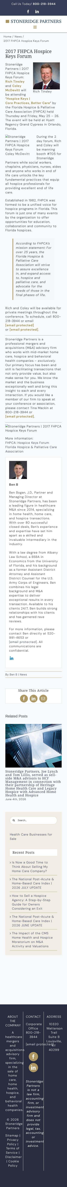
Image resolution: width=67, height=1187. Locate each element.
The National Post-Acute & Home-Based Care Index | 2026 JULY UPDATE (33, 883)
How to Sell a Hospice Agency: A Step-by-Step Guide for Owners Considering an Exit (31, 902)
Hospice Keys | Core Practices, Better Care (27, 101)
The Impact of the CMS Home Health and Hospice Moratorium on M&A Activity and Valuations (32, 939)
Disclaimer (13, 1157)
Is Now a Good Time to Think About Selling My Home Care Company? (30, 866)
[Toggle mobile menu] (35, 27)
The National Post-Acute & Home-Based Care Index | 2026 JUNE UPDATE (33, 921)
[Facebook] (33, 1056)
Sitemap (11, 1135)
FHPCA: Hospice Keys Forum (27, 443)
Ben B (13, 674)
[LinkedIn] (33, 1067)
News (23, 674)
